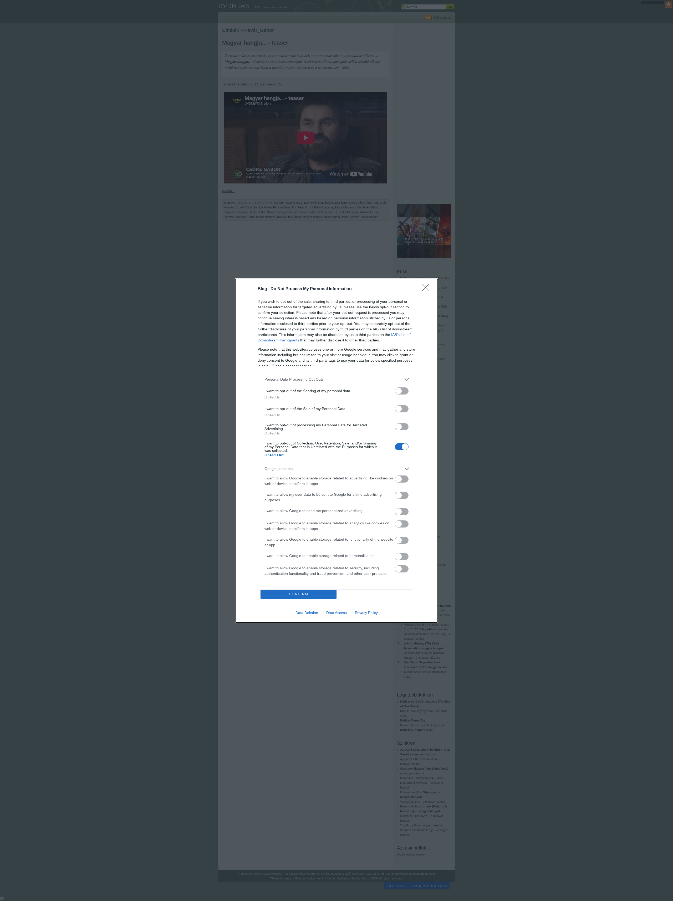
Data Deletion (306, 613)
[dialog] (336, 450)
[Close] (427, 289)
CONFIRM (298, 594)
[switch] (402, 391)
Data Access (336, 613)
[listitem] (336, 379)
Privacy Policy (366, 613)
